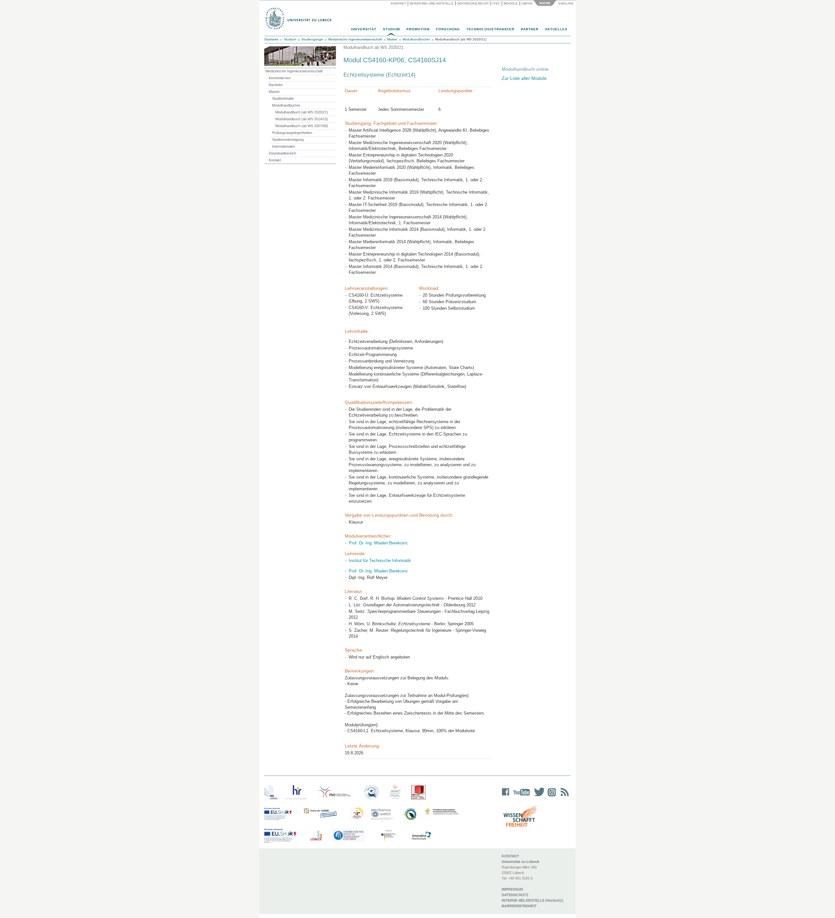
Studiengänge (312, 39)
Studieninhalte (283, 98)
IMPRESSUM (512, 889)
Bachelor (276, 85)
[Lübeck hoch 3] (316, 836)
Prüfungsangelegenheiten (292, 133)
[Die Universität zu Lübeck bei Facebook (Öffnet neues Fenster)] (506, 796)
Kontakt (398, 3)
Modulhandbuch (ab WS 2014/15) (301, 119)
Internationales (283, 146)
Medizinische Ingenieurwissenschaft (294, 71)
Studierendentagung (288, 139)
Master (274, 92)
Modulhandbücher (286, 105)
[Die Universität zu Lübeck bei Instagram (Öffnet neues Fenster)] (550, 796)
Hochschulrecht (473, 3)
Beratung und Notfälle (432, 3)
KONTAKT (510, 856)
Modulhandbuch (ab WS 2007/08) (301, 126)
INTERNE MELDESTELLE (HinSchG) (532, 900)
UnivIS (527, 3)
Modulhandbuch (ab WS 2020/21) (301, 112)
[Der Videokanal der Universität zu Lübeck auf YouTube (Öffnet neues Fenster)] (520, 796)
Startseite (271, 39)
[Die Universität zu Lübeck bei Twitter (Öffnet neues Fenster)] (537, 796)
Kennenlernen (280, 78)
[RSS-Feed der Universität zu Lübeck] (563, 796)
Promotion (418, 29)
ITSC (496, 3)
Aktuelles (556, 29)
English (566, 3)
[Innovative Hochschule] (421, 836)
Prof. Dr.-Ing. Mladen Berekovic (378, 542)
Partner (530, 29)
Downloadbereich (282, 153)
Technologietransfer (490, 29)
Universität (363, 29)
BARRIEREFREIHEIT (519, 906)
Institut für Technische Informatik (380, 560)
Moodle (511, 3)
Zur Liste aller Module (524, 78)
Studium (391, 29)
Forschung (448, 29)
